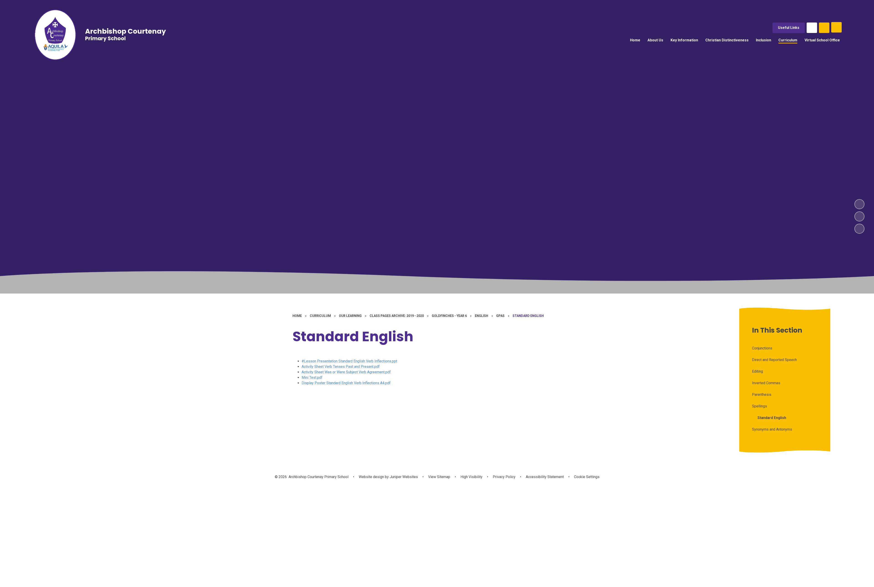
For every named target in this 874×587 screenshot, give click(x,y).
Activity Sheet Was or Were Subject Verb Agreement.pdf (346, 372)
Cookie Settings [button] (587, 477)
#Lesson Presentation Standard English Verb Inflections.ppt (349, 361)
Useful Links (788, 27)
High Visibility (471, 477)
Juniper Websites (403, 477)
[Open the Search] (824, 28)
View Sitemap (439, 477)
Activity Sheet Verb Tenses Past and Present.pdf (341, 366)
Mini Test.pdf (312, 377)
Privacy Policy (504, 477)
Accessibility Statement (545, 477)
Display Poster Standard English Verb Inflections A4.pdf (346, 383)
